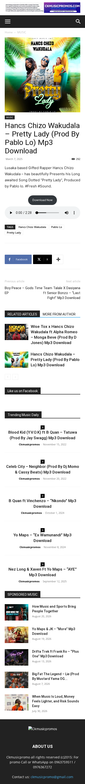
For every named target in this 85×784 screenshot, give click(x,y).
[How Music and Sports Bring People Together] (16, 612)
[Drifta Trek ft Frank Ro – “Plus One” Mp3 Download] (16, 657)
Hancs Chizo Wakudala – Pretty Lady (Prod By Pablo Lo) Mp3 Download (55, 359)
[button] (7, 21)
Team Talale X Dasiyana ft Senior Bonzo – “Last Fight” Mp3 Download (61, 293)
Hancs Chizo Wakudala (32, 227)
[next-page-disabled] (15, 377)
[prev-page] (8, 377)
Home (9, 32)
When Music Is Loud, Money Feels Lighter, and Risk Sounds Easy (55, 701)
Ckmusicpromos (29, 444)
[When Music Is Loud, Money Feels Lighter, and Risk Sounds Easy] (16, 702)
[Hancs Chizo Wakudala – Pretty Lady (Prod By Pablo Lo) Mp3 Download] (16, 360)
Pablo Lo (56, 227)
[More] (58, 259)
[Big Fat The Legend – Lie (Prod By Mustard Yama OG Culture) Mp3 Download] (16, 680)
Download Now (42, 200)
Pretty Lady (14, 232)
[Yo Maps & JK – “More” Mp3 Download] (16, 635)
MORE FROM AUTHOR (59, 314)
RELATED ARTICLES (22, 314)
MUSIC (21, 32)
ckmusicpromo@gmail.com (52, 777)
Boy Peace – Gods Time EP (23, 290)
